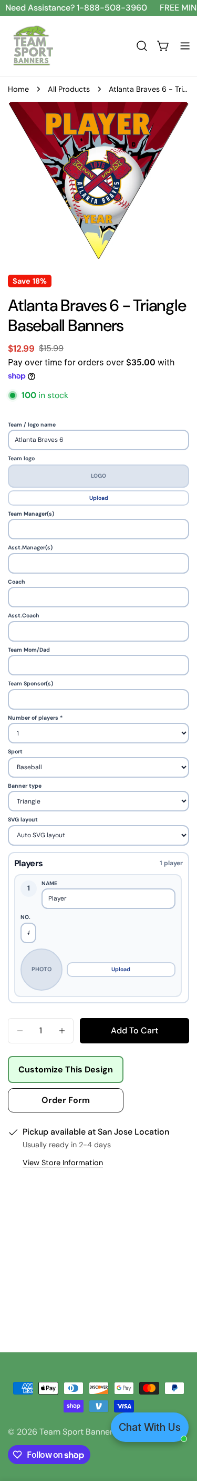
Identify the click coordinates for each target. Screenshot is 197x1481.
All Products (69, 89)
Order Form (66, 1100)
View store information (63, 1162)
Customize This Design (65, 1069)
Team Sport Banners (78, 1431)
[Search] (141, 45)
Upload (98, 498)
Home (18, 89)
